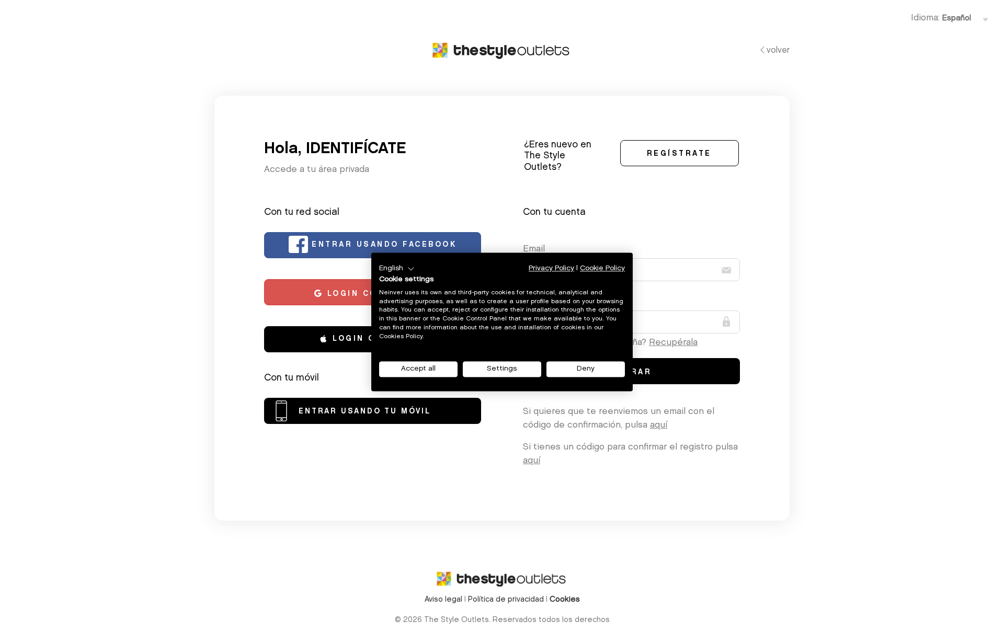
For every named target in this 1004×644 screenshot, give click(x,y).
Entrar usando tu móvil (365, 412)
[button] (397, 268)
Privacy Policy (551, 268)
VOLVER (778, 51)
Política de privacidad (506, 600)
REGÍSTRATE (679, 154)
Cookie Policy (602, 268)
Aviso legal (443, 600)
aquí (658, 425)
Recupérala (673, 342)
